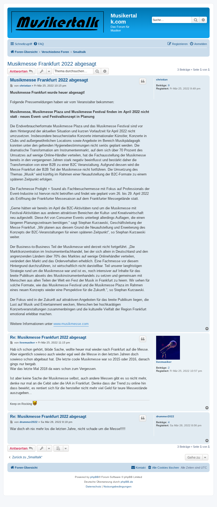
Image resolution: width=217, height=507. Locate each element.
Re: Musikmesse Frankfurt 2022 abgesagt (48, 337)
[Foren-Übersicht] (60, 21)
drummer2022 (165, 416)
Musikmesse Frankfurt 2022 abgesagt (51, 64)
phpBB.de (127, 481)
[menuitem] (38, 44)
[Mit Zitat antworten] (142, 81)
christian (162, 79)
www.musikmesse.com (71, 324)
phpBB (94, 477)
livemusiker (163, 361)
